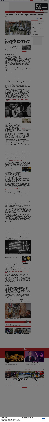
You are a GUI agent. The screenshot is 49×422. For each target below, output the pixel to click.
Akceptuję (44, 418)
